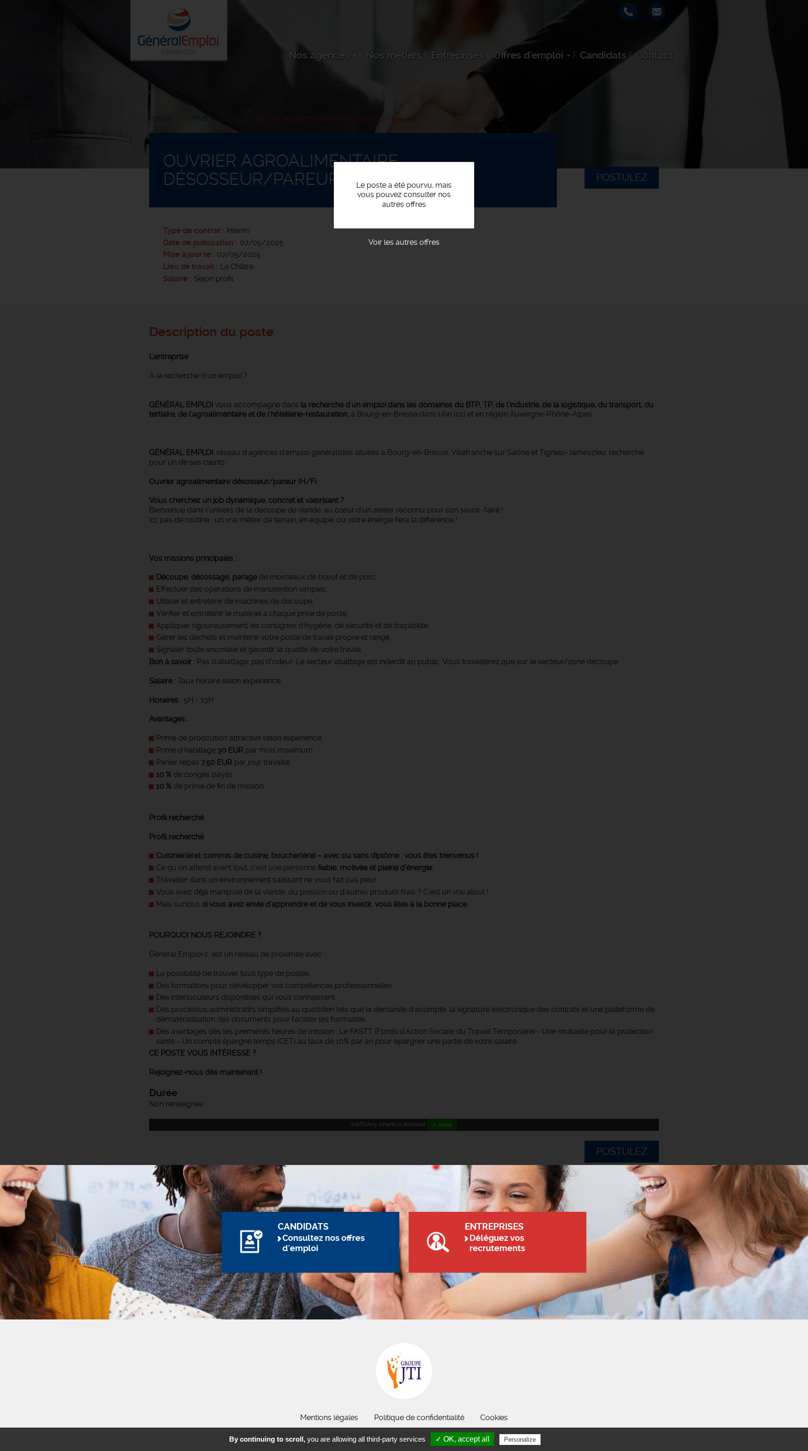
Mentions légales (329, 1417)
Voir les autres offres (404, 242)
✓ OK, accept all (462, 1439)
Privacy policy (565, 1439)
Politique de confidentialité (419, 1417)
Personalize (520, 1439)
